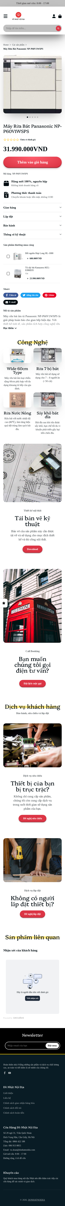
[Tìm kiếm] (58, 28)
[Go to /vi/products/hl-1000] (17, 256)
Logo (18, 16)
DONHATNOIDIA (36, 1200)
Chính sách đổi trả (12, 1107)
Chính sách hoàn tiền (13, 1112)
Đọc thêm (8, 328)
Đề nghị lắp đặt (32, 914)
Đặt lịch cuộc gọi (32, 683)
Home (6, 45)
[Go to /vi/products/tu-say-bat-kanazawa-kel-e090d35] (17, 273)
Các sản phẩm (18, 45)
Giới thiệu (8, 1093)
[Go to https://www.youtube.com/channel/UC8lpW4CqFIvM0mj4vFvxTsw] (9, 1073)
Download (32, 549)
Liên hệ (7, 1098)
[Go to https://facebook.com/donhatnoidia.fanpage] (4, 1073)
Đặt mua (52, 1045)
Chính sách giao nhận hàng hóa (19, 1103)
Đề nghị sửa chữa (32, 818)
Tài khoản (54, 16)
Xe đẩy (60, 16)
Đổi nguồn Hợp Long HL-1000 (39, 253)
